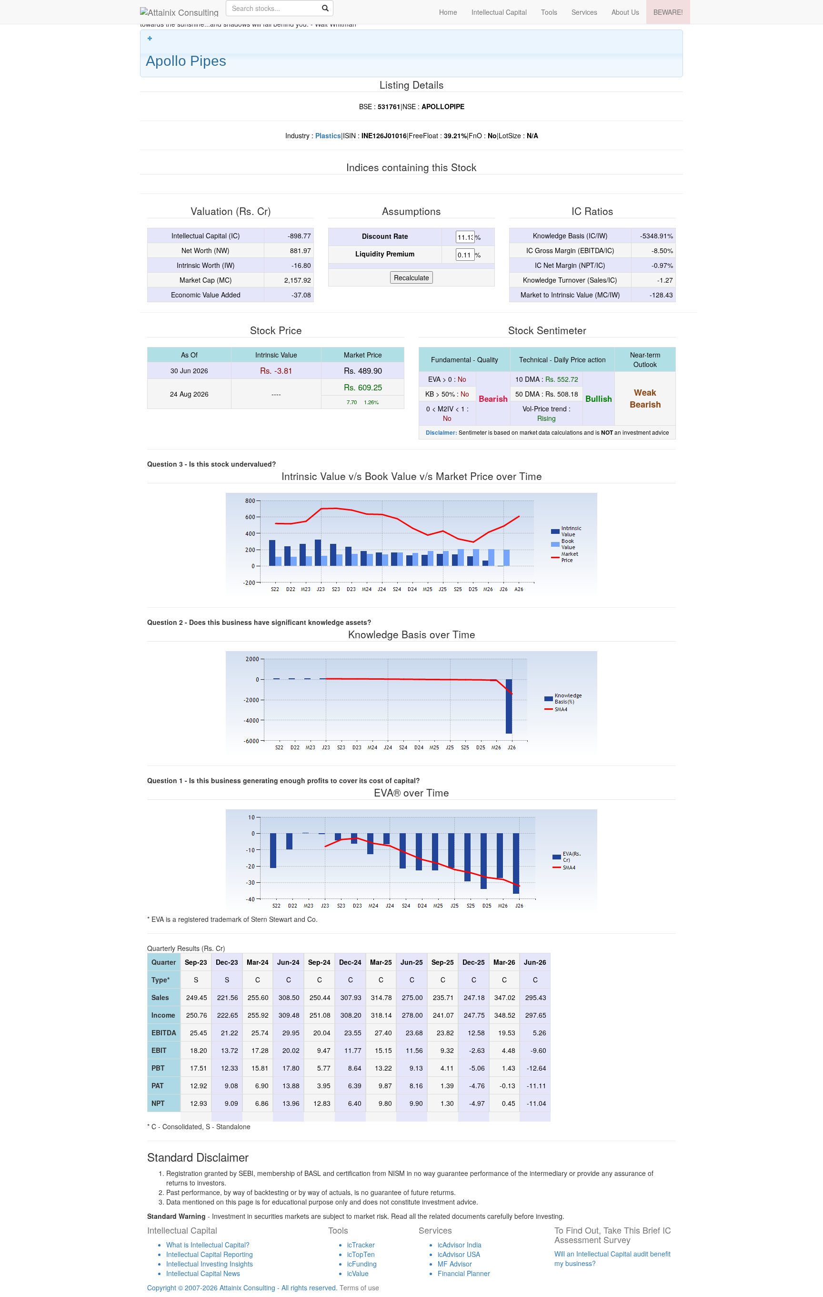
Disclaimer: (441, 433)
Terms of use (359, 1287)
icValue (358, 1273)
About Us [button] (625, 12)
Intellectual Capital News (203, 1273)
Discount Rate (385, 236)
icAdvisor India (460, 1244)
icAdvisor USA (459, 1254)
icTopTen (361, 1254)
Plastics (328, 135)
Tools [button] (549, 12)
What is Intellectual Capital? (208, 1244)
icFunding (362, 1263)
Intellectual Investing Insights (209, 1263)
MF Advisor (455, 1263)
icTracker (361, 1244)
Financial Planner (464, 1273)
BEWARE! (668, 12)
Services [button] (584, 12)
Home (448, 12)
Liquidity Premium (384, 253)
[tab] (411, 53)
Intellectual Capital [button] (499, 12)
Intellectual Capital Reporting (209, 1254)
